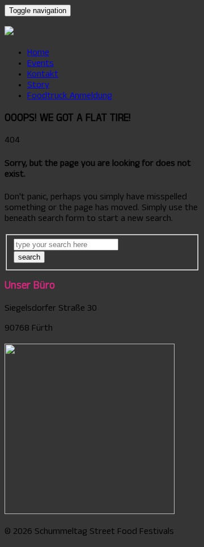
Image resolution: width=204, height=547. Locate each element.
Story (38, 86)
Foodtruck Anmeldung (69, 96)
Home (38, 53)
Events (40, 64)
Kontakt (42, 75)
